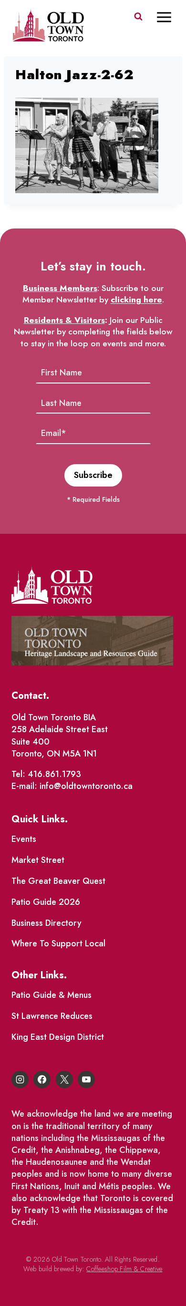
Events (23, 839)
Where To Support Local (58, 943)
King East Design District (57, 1037)
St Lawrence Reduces (52, 1016)
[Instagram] (20, 1079)
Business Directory (46, 923)
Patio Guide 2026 (45, 902)
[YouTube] (86, 1079)
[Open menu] (169, 17)
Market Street (37, 860)
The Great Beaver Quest (58, 881)
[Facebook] (42, 1079)
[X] (64, 1079)
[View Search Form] (138, 16)
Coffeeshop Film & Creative (124, 1269)
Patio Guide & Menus (51, 995)
